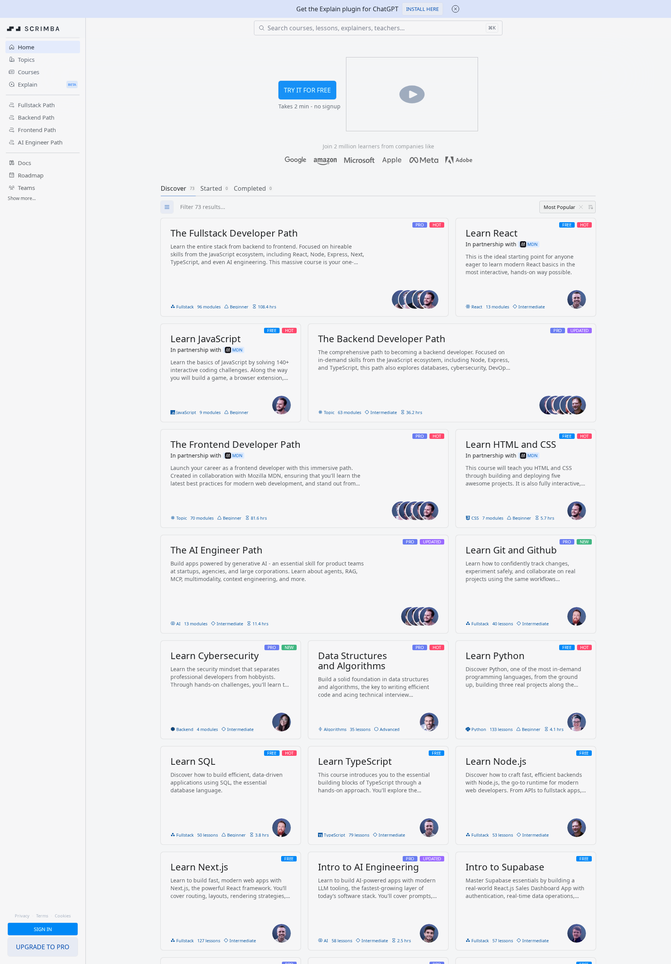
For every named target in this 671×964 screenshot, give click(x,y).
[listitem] (304, 267)
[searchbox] (386, 207)
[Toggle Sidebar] (85, 500)
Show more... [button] (22, 198)
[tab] (178, 188)
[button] (422, 9)
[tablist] (378, 188)
